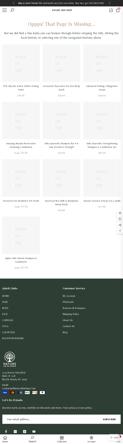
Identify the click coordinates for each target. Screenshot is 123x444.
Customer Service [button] (74, 288)
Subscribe (109, 419)
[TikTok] (24, 431)
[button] (12, 10)
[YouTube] (34, 431)
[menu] (4, 10)
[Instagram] (15, 431)
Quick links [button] (10, 288)
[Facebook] (6, 431)
